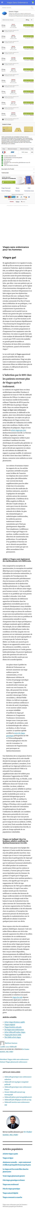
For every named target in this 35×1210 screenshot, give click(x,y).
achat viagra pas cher (18, 430)
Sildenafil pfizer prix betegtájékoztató (18, 1097)
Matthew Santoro (11, 1043)
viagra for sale (17, 997)
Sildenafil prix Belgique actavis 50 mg (17, 1100)
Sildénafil (13, 1047)
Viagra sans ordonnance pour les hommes (16, 248)
